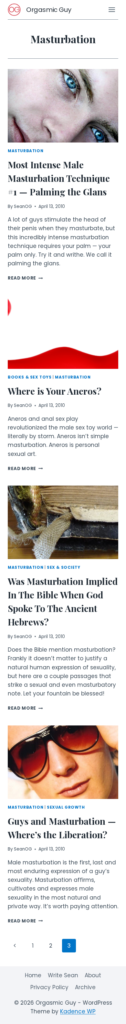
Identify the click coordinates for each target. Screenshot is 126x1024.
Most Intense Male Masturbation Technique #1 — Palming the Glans (59, 178)
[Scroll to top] (109, 1014)
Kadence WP (78, 1011)
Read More (25, 278)
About (93, 975)
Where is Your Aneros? (54, 391)
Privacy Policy (49, 987)
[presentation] (63, 106)
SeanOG (23, 206)
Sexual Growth (66, 807)
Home (33, 975)
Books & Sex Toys (30, 377)
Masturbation (25, 150)
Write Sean (63, 975)
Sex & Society (63, 567)
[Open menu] (111, 9)
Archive (85, 987)
